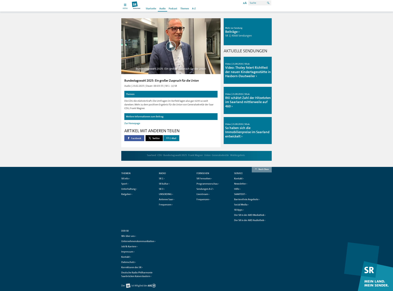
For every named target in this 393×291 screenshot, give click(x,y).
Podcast (173, 8)
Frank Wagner (195, 155)
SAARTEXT (239, 194)
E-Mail (173, 138)
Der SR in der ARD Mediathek (249, 215)
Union (207, 155)
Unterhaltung (128, 189)
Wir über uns (128, 236)
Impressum (127, 251)
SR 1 (161, 178)
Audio (162, 8)
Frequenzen (165, 204)
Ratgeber (126, 194)
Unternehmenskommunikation (137, 241)
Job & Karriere (128, 246)
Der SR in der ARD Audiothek (249, 220)
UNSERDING (165, 194)
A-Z (194, 8)
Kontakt (238, 178)
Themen (184, 8)
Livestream (202, 194)
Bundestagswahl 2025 (175, 155)
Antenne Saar (166, 199)
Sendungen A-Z (204, 189)
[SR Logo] (136, 6)
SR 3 (161, 189)
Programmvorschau (207, 183)
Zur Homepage (132, 123)
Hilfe (236, 189)
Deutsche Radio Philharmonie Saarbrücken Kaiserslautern (136, 274)
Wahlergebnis (237, 155)
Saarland (151, 155)
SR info (125, 178)
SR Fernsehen (203, 178)
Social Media (240, 204)
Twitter (156, 138)
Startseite (151, 8)
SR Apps (238, 209)
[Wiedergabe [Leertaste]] (171, 46)
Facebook (136, 138)
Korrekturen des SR (131, 267)
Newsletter (240, 183)
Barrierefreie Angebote (246, 199)
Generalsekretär (220, 155)
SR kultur (163, 183)
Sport (124, 183)
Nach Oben (264, 169)
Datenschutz (128, 262)
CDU (159, 155)
